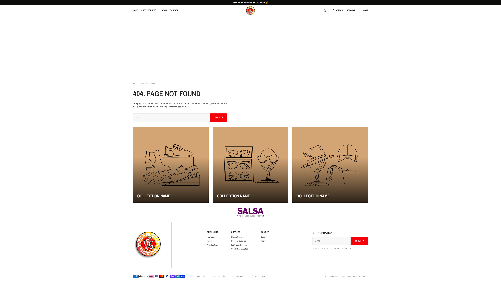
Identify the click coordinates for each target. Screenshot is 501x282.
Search (339, 10)
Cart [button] (365, 10)
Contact (174, 10)
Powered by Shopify (359, 276)
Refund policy (238, 276)
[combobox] (171, 117)
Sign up (358, 240)
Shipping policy (219, 276)
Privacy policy (200, 276)
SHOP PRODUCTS (148, 10)
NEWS (164, 10)
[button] (325, 10)
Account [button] (351, 10)
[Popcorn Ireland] (250, 10)
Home (135, 10)
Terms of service (258, 276)
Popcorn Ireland (341, 276)
